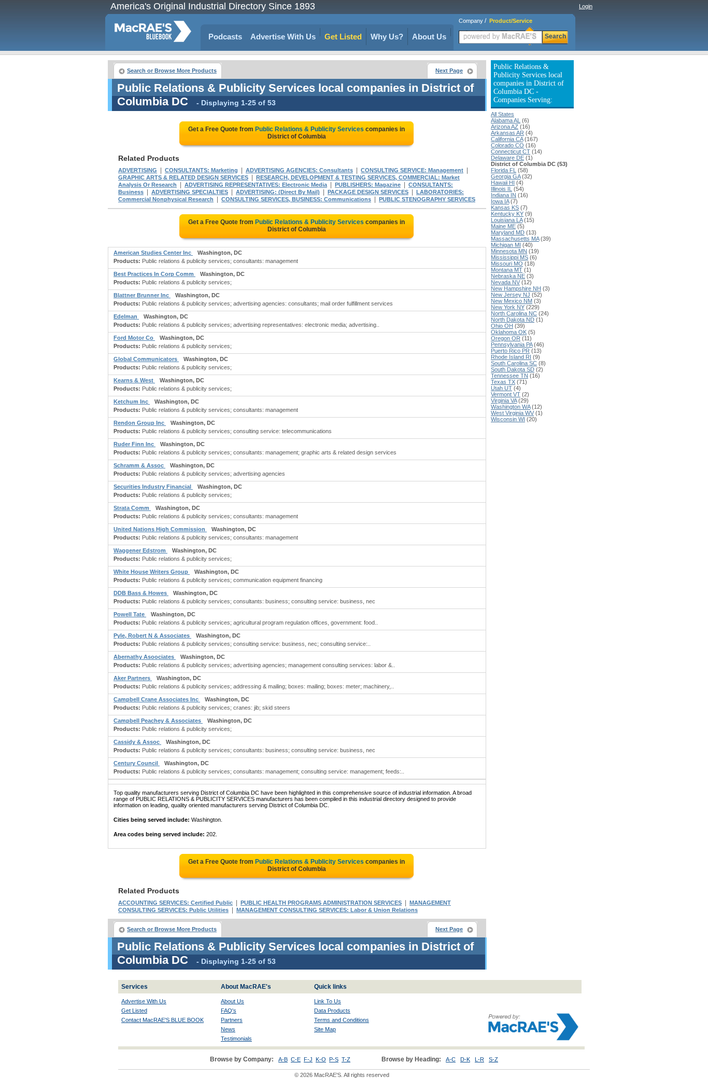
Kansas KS (505, 207)
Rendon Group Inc (140, 423)
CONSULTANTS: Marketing (201, 170)
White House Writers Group (152, 572)
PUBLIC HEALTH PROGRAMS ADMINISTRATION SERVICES (321, 903)
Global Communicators (146, 359)
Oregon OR (505, 338)
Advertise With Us (283, 36)
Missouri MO (507, 263)
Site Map (325, 1029)
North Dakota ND (512, 319)
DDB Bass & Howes (141, 593)
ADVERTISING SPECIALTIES (189, 192)
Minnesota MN (509, 251)
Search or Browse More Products (172, 70)
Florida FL (503, 170)
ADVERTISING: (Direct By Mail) (278, 192)
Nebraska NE (508, 276)
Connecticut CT (510, 151)
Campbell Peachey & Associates (158, 720)
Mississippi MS (509, 257)
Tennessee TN (509, 375)
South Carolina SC (514, 363)
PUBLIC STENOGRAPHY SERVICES (427, 199)
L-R (479, 1059)
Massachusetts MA (515, 239)
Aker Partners (133, 678)
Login (585, 6)
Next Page (449, 70)
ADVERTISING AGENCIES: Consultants (299, 170)
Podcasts (225, 36)
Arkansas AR (507, 133)
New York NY (508, 307)
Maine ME (503, 226)
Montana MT (506, 270)
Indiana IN (503, 195)
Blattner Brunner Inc (142, 295)
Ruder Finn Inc (134, 444)
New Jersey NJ (510, 295)
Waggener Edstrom (140, 550)
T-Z (346, 1059)
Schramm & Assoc (139, 465)
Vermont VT (505, 394)
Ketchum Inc (132, 401)
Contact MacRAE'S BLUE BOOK (162, 1020)
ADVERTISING (137, 170)
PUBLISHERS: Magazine (368, 185)
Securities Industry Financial (153, 486)
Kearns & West (134, 380)
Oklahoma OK (509, 332)
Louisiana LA (506, 220)
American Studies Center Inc (153, 253)
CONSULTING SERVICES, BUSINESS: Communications (296, 199)
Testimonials (236, 1038)
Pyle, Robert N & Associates (152, 635)
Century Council (137, 763)
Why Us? (387, 36)
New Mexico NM (511, 301)
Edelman (126, 316)
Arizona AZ (504, 126)
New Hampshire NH (516, 288)
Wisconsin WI (508, 419)
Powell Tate (130, 614)
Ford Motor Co (134, 338)
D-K (465, 1059)
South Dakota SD (512, 369)
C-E (296, 1059)
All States (502, 114)
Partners (232, 1020)
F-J (308, 1059)
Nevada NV (505, 282)
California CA (507, 139)
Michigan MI (506, 245)
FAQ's (228, 1010)
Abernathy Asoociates (145, 657)
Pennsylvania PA (511, 344)
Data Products (332, 1010)
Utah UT (501, 388)
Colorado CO (507, 145)
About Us (429, 36)
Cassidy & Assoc (137, 742)
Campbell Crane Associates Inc (157, 699)
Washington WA (510, 407)
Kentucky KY (507, 214)
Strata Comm (132, 508)
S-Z (493, 1059)
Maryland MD (508, 232)
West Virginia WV (512, 413)
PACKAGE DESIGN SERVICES (368, 192)
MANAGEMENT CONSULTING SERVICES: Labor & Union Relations (327, 910)
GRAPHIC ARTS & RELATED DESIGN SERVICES (183, 177)
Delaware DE (507, 158)
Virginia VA (504, 400)
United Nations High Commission (160, 529)
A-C (451, 1059)
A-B (283, 1059)
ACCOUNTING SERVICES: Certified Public (175, 903)
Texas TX (503, 382)
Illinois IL (501, 189)
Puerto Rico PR (510, 351)
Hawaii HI (503, 182)
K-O (321, 1059)
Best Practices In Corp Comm (154, 274)
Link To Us (327, 1001)
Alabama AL (505, 120)
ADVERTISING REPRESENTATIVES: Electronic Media (256, 185)
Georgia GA (505, 176)
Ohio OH (502, 326)
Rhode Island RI (511, 357)
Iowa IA (500, 201)
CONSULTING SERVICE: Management (412, 170)
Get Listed (343, 36)
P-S (333, 1059)
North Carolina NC (514, 313)
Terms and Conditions (341, 1020)
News (228, 1029)
